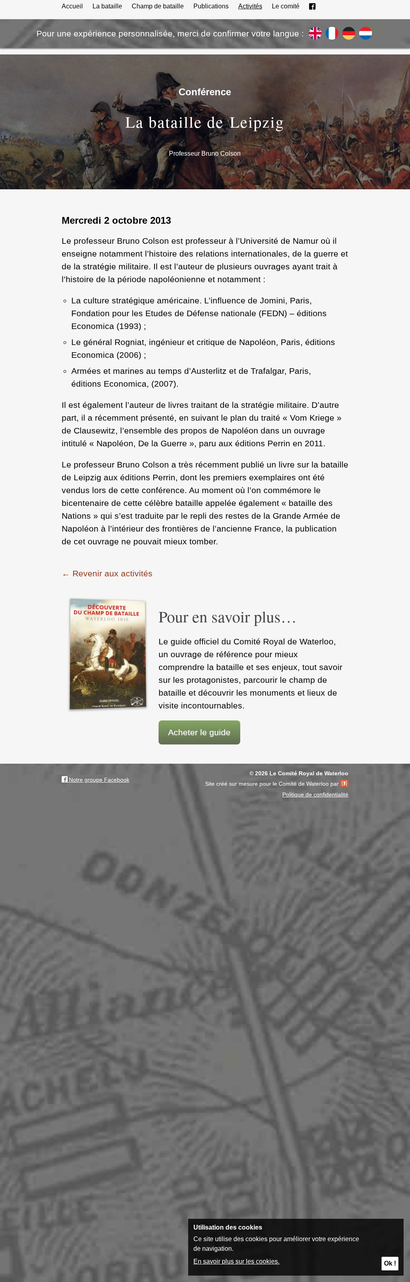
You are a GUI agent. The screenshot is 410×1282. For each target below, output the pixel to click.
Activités (250, 6)
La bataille (107, 6)
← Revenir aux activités (107, 573)
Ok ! (390, 1263)
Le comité (285, 6)
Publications (211, 6)
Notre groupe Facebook (98, 779)
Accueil (72, 6)
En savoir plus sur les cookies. (236, 1261)
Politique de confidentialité (315, 794)
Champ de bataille (158, 6)
